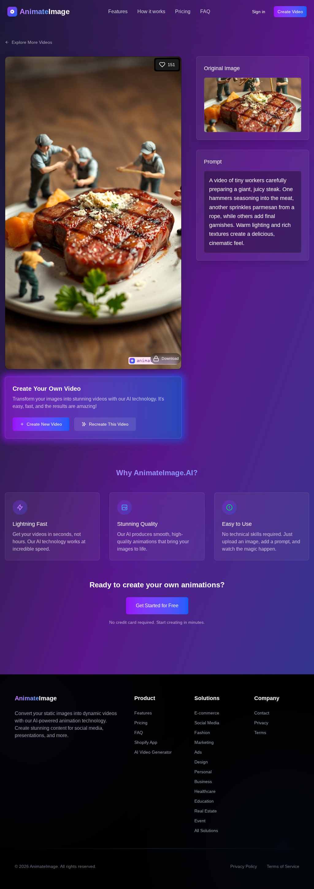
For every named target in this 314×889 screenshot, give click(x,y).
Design (201, 761)
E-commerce (206, 712)
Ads (198, 752)
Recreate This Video (108, 424)
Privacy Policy (243, 866)
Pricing (182, 11)
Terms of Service (283, 866)
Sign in (258, 11)
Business (203, 781)
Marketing (204, 742)
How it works (151, 11)
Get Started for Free (157, 605)
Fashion (202, 732)
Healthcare (205, 791)
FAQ (205, 11)
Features (118, 11)
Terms (260, 732)
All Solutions (206, 830)
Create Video (290, 11)
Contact (261, 712)
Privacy (261, 722)
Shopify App (145, 742)
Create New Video (44, 424)
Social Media (206, 722)
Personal (203, 771)
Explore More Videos (32, 42)
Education (204, 801)
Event (199, 820)
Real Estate (205, 810)
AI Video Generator (153, 752)
